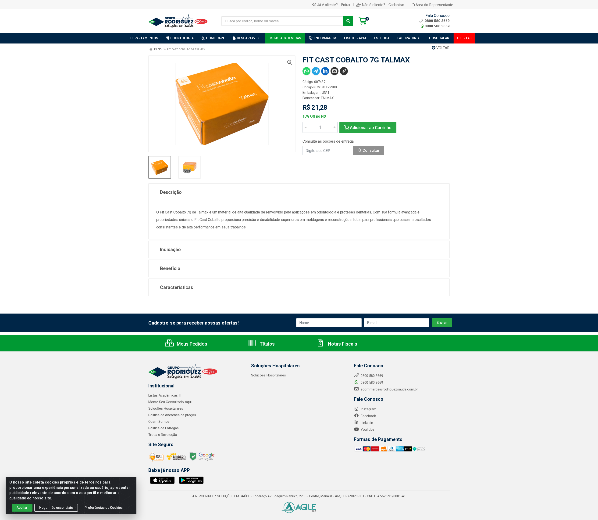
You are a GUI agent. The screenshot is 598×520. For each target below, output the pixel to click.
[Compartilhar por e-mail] (334, 71)
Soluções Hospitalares (165, 408)
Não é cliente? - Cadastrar (383, 5)
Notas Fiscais (342, 344)
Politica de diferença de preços (172, 415)
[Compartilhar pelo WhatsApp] (306, 71)
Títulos (267, 344)
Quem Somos (159, 421)
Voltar (442, 48)
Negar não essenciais (56, 507)
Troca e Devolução (162, 435)
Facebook (368, 416)
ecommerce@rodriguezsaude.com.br (389, 389)
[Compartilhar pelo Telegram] (316, 71)
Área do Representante (434, 5)
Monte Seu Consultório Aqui (170, 402)
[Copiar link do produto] (344, 71)
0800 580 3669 (437, 26)
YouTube (367, 429)
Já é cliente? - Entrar (333, 5)
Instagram (368, 409)
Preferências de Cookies (104, 507)
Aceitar (22, 507)
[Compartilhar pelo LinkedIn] (325, 71)
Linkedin (366, 423)
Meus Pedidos (191, 344)
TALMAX (327, 98)
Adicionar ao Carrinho (370, 127)
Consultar (370, 150)
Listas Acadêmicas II (164, 395)
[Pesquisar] (348, 21)
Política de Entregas (163, 428)
